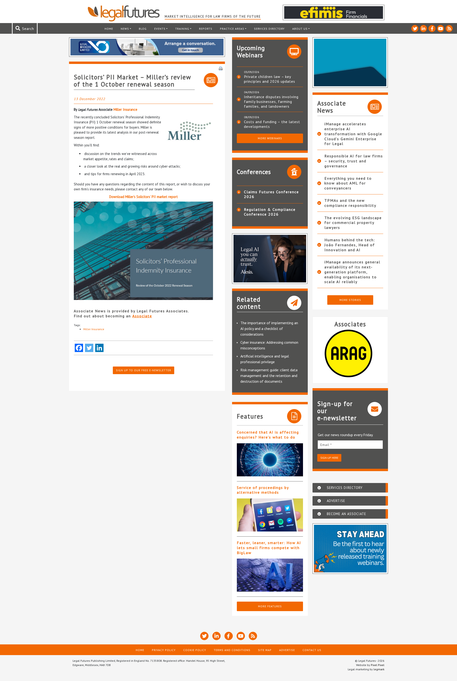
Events (159, 28)
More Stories (350, 300)
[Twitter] (89, 348)
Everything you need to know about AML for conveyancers (348, 183)
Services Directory (269, 28)
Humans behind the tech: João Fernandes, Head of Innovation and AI (349, 244)
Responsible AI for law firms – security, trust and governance (353, 161)
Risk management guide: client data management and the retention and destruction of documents (269, 375)
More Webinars (270, 138)
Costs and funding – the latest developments (272, 124)
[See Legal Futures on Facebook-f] (432, 28)
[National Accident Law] (351, 353)
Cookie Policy (194, 650)
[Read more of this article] (270, 459)
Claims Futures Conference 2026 (271, 194)
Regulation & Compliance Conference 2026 (270, 212)
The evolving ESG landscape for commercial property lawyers (353, 222)
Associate (142, 316)
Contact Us (312, 650)
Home (108, 28)
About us (300, 28)
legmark (378, 669)
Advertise (287, 650)
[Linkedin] (99, 348)
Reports (205, 28)
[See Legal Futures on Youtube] (440, 28)
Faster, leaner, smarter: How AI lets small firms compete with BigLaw (269, 547)
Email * (326, 445)
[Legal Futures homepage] (126, 13)
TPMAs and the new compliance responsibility (350, 203)
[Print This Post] (221, 68)
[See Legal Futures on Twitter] (414, 28)
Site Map (265, 650)
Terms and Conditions (232, 650)
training (182, 28)
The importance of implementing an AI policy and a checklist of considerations (269, 328)
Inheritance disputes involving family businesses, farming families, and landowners (271, 101)
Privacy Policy (164, 650)
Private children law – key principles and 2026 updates (269, 79)
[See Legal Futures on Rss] (449, 28)
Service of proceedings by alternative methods (263, 490)
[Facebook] (79, 348)
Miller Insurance (125, 109)
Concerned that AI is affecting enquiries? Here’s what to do (268, 435)
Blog (143, 28)
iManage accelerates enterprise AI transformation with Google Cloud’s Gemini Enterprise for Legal (353, 133)
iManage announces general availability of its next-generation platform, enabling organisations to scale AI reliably (352, 272)
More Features (270, 606)
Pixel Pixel (377, 665)
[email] (350, 444)
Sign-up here (329, 457)
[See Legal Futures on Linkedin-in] (423, 28)
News (125, 28)
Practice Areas (232, 28)
